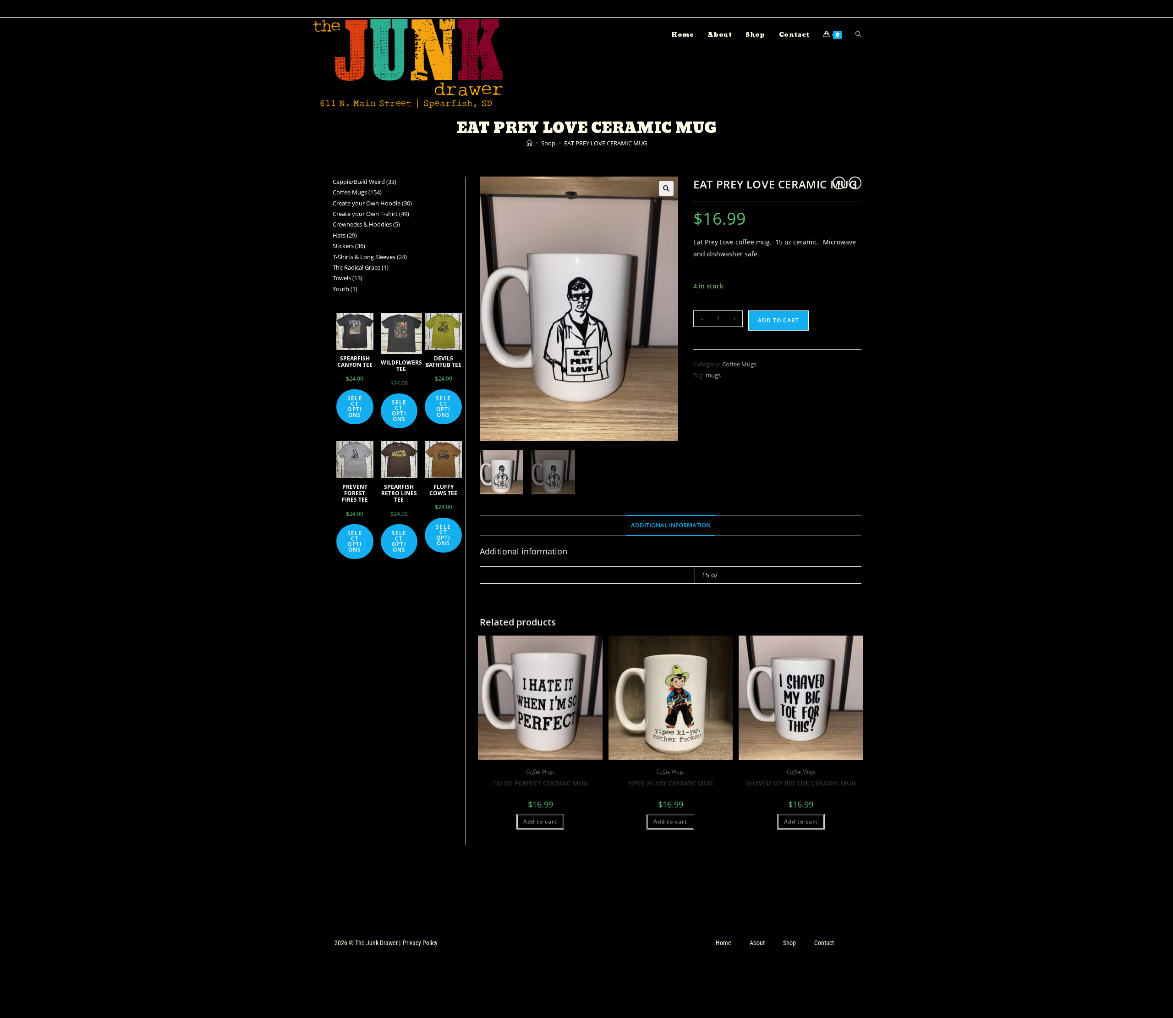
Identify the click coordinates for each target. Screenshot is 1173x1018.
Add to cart (778, 320)
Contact (824, 942)
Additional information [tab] (671, 525)
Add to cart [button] (540, 821)
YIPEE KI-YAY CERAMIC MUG (670, 783)
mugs (713, 375)
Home (723, 942)
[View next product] (855, 183)
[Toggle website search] (858, 35)
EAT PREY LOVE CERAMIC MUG (605, 143)
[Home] (529, 143)
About (757, 942)
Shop (789, 942)
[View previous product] (839, 183)
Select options (354, 406)
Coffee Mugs (739, 364)
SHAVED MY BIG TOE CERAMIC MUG (801, 783)
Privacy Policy (420, 942)
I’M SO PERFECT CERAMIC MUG (540, 783)
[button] (666, 188)
